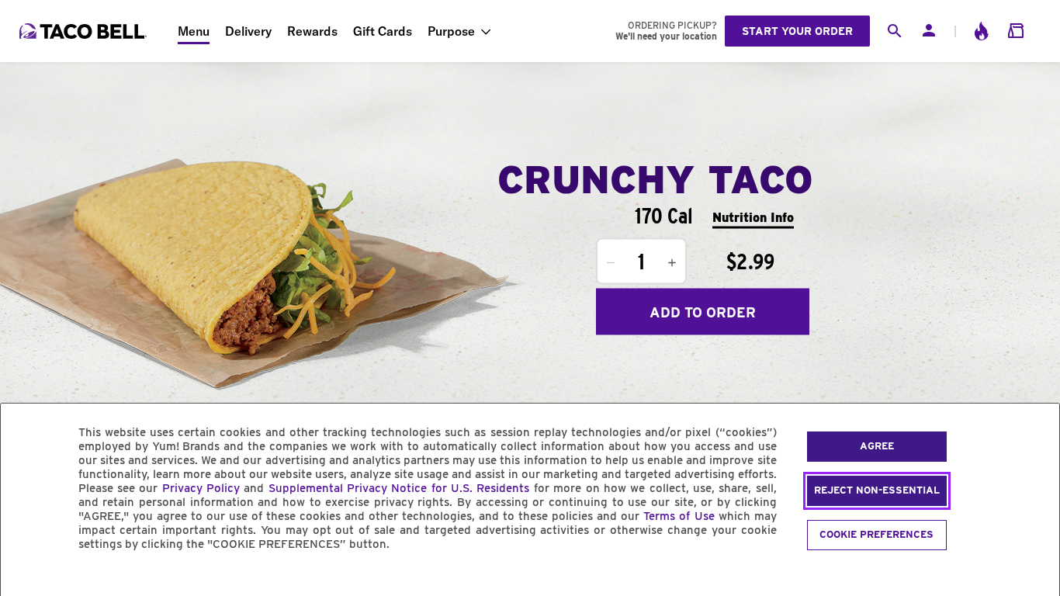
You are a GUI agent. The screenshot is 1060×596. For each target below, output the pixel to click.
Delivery (248, 31)
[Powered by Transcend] (25, 579)
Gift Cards (382, 31)
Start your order (797, 31)
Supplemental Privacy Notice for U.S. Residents (399, 488)
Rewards (312, 31)
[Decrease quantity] (611, 263)
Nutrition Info (753, 217)
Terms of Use (678, 516)
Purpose (451, 31)
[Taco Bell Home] (84, 31)
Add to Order (703, 311)
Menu (194, 31)
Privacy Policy (201, 488)
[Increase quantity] (672, 263)
